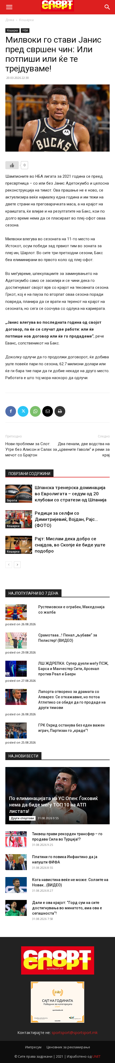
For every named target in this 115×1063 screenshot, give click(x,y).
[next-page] (17, 564)
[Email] (47, 411)
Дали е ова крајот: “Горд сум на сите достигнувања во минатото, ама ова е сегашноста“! (67, 907)
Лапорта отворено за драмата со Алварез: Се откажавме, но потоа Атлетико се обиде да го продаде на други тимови (72, 699)
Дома (9, 20)
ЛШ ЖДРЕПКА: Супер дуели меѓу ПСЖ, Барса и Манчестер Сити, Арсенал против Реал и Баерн (73, 668)
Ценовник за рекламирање (68, 1047)
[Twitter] (23, 411)
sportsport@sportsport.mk (75, 1032)
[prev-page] (8, 564)
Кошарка (26, 20)
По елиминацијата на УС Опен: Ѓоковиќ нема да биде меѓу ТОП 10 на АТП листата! (53, 805)
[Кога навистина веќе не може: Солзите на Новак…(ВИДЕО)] (16, 885)
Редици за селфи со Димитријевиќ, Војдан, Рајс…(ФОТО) (66, 519)
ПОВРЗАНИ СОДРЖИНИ (29, 474)
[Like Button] (12, 165)
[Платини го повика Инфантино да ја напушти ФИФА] (16, 862)
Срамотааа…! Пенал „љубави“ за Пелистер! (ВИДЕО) (67, 638)
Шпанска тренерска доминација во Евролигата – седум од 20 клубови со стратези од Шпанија (70, 493)
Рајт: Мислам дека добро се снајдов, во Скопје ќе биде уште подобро (70, 545)
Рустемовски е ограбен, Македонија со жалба (71, 609)
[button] (9, 7)
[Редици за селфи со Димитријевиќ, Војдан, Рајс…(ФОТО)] (18, 519)
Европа (12, 500)
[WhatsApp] (35, 411)
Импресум (33, 1047)
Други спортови (22, 818)
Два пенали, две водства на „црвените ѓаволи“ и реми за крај (84, 449)
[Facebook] (10, 411)
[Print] (60, 411)
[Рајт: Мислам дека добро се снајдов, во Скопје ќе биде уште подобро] (18, 545)
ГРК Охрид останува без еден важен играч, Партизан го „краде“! (71, 728)
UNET (96, 1056)
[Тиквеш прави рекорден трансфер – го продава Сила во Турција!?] (16, 839)
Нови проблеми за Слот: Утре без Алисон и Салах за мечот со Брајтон (31, 449)
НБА (25, 30)
